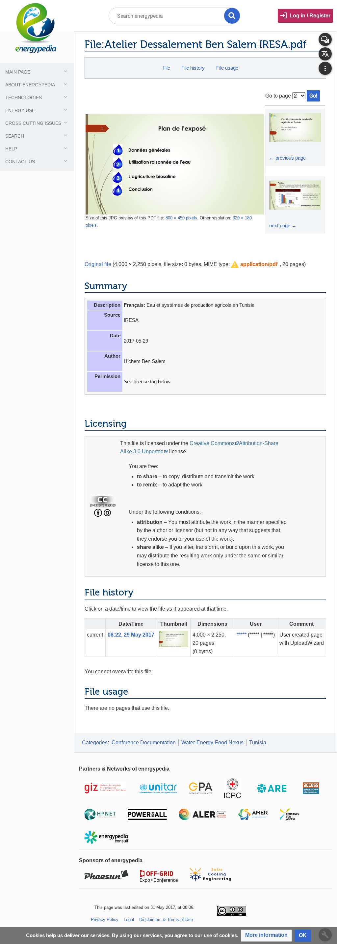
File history (193, 68)
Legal (129, 919)
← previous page (287, 158)
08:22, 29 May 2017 (131, 635)
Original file (98, 264)
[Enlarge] (275, 148)
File (166, 68)
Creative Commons (212, 443)
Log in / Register (310, 15)
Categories (95, 742)
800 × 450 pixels (181, 217)
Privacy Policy (104, 919)
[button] (254, 264)
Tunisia (257, 742)
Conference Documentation (144, 742)
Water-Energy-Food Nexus (212, 742)
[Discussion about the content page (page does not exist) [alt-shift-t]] (325, 39)
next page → (283, 225)
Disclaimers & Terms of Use (166, 919)
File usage (227, 68)
